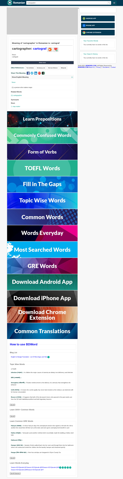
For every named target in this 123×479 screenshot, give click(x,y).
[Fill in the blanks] (42, 192)
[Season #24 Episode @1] (60, 468)
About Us (92, 67)
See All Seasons (15, 473)
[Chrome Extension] (42, 322)
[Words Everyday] (42, 241)
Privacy (98, 67)
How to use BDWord (23, 344)
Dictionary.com (41, 68)
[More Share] (43, 74)
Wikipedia (63, 68)
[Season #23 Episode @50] (63, 468)
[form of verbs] (42, 159)
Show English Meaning (42, 77)
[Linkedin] (36, 74)
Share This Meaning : (18, 73)
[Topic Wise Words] (42, 208)
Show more (42, 62)
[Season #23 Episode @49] (65, 468)
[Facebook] (28, 74)
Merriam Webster (53, 68)
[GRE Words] (42, 273)
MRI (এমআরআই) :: (16, 377)
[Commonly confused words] (42, 143)
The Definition (30, 68)
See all (12, 404)
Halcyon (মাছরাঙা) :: (17, 425)
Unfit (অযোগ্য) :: (16, 390)
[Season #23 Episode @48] (68, 468)
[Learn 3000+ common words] (42, 224)
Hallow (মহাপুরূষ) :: (16, 433)
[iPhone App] (42, 306)
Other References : (18, 68)
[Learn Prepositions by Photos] (42, 127)
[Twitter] (32, 74)
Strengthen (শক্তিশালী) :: (18, 382)
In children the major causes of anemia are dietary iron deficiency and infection (42, 372)
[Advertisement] (42, 20)
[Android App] (42, 289)
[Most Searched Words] (42, 257)
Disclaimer (106, 67)
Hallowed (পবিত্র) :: (17, 440)
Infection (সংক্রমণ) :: (17, 372)
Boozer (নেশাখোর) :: (17, 397)
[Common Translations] (42, 338)
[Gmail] (40, 74)
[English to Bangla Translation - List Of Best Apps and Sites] (48, 357)
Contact (113, 67)
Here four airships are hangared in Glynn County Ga (36, 452)
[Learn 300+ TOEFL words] (42, 175)
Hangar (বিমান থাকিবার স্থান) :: (19, 452)
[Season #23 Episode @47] (70, 468)
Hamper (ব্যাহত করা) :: (17, 445)
